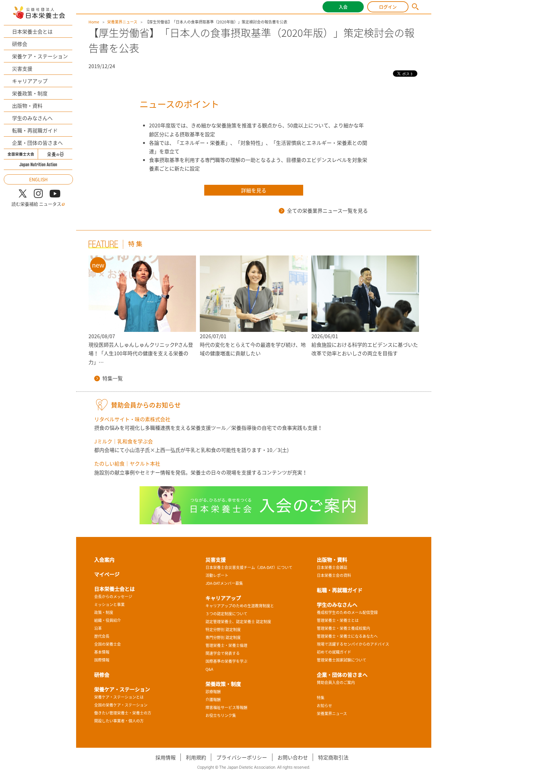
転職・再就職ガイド (35, 130)
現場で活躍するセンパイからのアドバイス (353, 644)
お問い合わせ (292, 757)
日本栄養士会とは (32, 31)
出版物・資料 (27, 105)
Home (93, 22)
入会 (343, 6)
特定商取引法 (333, 757)
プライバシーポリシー (241, 757)
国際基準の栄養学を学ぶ (226, 661)
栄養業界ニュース (122, 22)
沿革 (98, 628)
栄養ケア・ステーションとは (119, 697)
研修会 (19, 44)
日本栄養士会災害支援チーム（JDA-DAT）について (249, 567)
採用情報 (165, 757)
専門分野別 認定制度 (223, 637)
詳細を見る (253, 190)
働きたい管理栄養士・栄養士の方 (122, 713)
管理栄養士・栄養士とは (338, 620)
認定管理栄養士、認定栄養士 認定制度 (238, 621)
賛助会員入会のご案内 (336, 682)
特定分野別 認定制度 (223, 629)
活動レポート (217, 575)
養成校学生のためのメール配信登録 (347, 612)
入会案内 (104, 559)
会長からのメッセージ (113, 596)
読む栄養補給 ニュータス (36, 204)
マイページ (107, 574)
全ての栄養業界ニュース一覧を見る (327, 210)
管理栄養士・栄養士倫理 (226, 645)
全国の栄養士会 (107, 644)
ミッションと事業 (109, 604)
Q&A (209, 669)
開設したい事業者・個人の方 (119, 721)
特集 (320, 698)
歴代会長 (101, 636)
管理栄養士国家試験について (341, 660)
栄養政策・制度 (30, 93)
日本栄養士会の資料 (334, 575)
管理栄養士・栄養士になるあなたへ (347, 636)
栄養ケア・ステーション (40, 56)
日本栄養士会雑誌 (332, 567)
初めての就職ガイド (334, 652)
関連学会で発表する (223, 653)
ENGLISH (38, 179)
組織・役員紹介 (107, 620)
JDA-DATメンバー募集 (224, 583)
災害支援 (22, 68)
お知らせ (324, 705)
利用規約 (196, 757)
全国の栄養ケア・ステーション (120, 705)
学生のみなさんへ (32, 118)
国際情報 (101, 660)
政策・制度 (103, 612)
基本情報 (101, 652)
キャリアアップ (30, 81)
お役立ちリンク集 (221, 715)
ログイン (388, 6)
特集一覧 (112, 378)
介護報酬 (213, 699)
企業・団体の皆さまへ (37, 142)
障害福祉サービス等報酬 (226, 707)
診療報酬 (213, 691)
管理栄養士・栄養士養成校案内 (343, 628)
